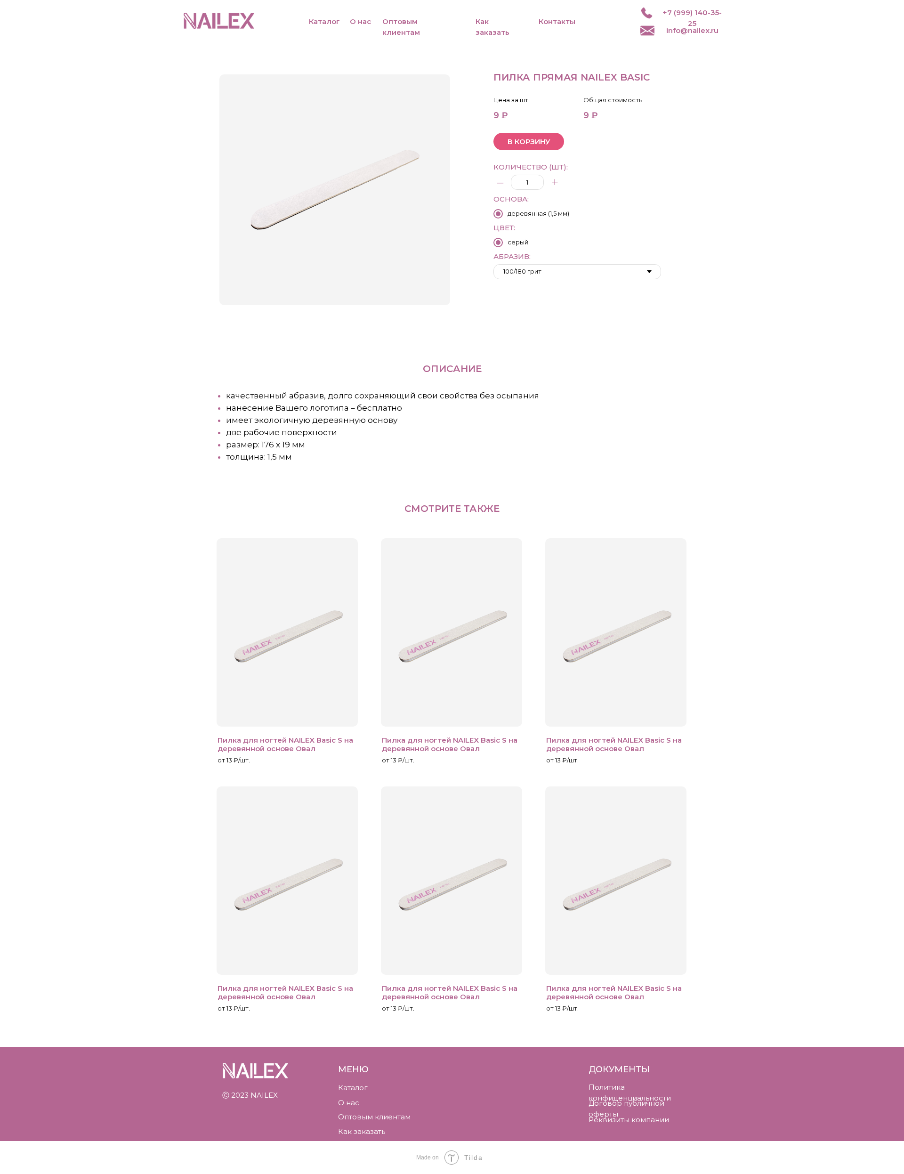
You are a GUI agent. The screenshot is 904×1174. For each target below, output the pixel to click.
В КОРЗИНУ (529, 141)
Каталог (324, 21)
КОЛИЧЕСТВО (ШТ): (530, 166)
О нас (360, 21)
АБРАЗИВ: (512, 256)
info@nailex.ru (692, 30)
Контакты (557, 21)
